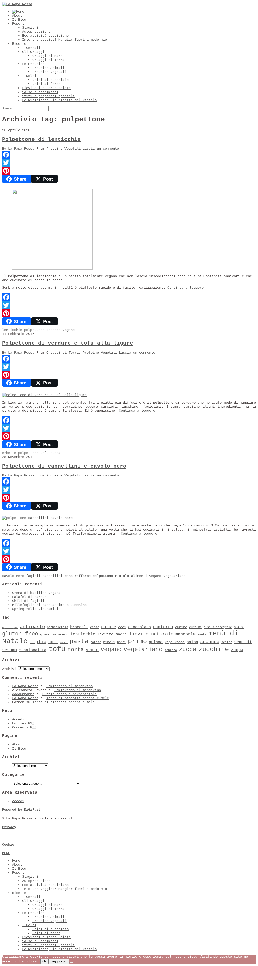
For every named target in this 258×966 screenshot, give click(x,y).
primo (137, 641)
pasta (79, 641)
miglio (38, 641)
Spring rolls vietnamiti (35, 609)
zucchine (214, 649)
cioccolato (139, 627)
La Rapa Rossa (21, 149)
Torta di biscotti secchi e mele (77, 698)
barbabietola (57, 627)
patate (95, 642)
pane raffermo (77, 576)
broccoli (79, 627)
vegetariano (174, 576)
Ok (44, 961)
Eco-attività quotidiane (45, 36)
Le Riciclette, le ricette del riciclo (59, 100)
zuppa (237, 650)
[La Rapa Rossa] (17, 4)
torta (76, 650)
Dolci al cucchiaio (50, 80)
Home (16, 861)
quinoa (156, 642)
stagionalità (32, 650)
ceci (122, 627)
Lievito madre (112, 634)
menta (202, 634)
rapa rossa (175, 642)
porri (121, 642)
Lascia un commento (101, 149)
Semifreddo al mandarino (69, 686)
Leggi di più (59, 961)
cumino (181, 627)
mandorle (185, 634)
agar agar (10, 627)
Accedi (18, 719)
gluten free (20, 634)
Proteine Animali (48, 68)
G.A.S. (239, 627)
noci (53, 642)
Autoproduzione (36, 32)
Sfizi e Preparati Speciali (48, 945)
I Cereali (31, 48)
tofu (44, 453)
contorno (163, 627)
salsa (192, 642)
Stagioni (30, 28)
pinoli (109, 642)
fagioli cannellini (44, 576)
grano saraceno (54, 634)
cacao (94, 627)
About (17, 16)
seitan (226, 642)
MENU (6, 853)
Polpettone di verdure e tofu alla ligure (67, 343)
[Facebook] (129, 155)
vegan (92, 650)
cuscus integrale (218, 627)
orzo (64, 642)
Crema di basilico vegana (36, 593)
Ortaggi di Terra (48, 60)
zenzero (171, 650)
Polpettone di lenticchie (41, 139)
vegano (68, 330)
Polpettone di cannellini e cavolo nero (64, 466)
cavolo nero (13, 576)
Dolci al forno (46, 84)
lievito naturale (151, 634)
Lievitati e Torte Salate (46, 937)
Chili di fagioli (28, 601)
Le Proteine (33, 64)
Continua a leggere (187, 288)
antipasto (32, 627)
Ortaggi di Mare (47, 56)
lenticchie (12, 330)
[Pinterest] (129, 171)
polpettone (34, 330)
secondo (53, 330)
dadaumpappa (23, 694)
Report (18, 24)
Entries (23, 723)
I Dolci (29, 76)
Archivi (9, 669)
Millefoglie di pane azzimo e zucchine (49, 605)
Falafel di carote (29, 597)
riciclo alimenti (131, 576)
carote (108, 627)
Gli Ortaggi (33, 52)
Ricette (19, 44)
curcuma (195, 627)
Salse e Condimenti (40, 941)
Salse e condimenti (40, 92)
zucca (55, 453)
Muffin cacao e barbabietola (69, 694)
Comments (24, 727)
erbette (9, 453)
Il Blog (19, 20)
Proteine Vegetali (49, 72)
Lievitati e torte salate (46, 88)
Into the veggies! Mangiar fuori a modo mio (64, 40)
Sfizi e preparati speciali (48, 96)
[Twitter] (129, 163)
